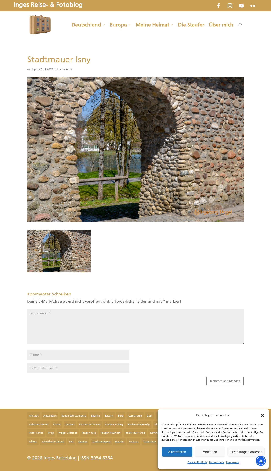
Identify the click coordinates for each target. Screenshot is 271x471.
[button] (262, 415)
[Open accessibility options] (261, 461)
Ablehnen (210, 452)
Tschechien (149, 441)
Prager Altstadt (67, 432)
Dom (149, 415)
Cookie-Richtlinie (197, 462)
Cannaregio (135, 415)
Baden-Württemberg (73, 415)
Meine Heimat (152, 25)
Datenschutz (216, 462)
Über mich (221, 25)
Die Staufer (191, 25)
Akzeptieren (177, 452)
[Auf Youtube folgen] (241, 5)
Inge (34, 69)
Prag (51, 432)
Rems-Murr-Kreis (135, 432)
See (71, 441)
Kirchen (69, 424)
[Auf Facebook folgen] (218, 5)
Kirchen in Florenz (89, 424)
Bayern (109, 415)
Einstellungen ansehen (246, 452)
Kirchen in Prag (114, 424)
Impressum (232, 462)
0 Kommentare (64, 69)
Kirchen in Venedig (139, 424)
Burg (120, 415)
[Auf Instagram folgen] (230, 5)
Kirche (57, 424)
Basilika (95, 415)
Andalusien (50, 415)
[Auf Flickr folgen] (252, 5)
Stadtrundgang (101, 441)
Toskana (133, 441)
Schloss (33, 441)
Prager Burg (89, 432)
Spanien (82, 441)
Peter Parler (36, 432)
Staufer (119, 441)
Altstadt (34, 415)
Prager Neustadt (110, 432)
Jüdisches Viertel (38, 424)
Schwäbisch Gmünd (53, 441)
